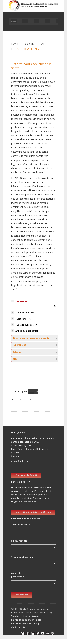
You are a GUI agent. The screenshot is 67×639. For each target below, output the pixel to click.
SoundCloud (47, 633)
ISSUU (52, 633)
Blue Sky (23, 633)
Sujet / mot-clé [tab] (23, 318)
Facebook (28, 633)
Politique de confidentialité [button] (26, 619)
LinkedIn (33, 633)
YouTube (42, 633)
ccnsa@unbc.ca (19, 461)
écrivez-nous (30, 501)
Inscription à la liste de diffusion (33, 512)
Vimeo (38, 633)
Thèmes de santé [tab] (24, 312)
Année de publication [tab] (27, 330)
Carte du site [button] (18, 627)
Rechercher (21, 594)
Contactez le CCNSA (26, 475)
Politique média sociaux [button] (24, 623)
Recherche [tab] (21, 301)
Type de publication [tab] (26, 324)
